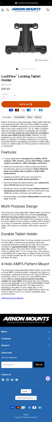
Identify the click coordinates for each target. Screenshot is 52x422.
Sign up (38, 364)
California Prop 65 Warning (12, 298)
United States (25, 398)
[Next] (49, 3)
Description (7, 117)
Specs (29, 117)
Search (26, 415)
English (25, 391)
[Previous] (1, 3)
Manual (38, 117)
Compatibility (19, 117)
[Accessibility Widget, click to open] (48, 378)
